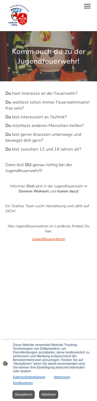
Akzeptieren (23, 394)
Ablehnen (48, 394)
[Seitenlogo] (19, 15)
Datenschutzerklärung (29, 377)
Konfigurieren (23, 383)
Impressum (62, 377)
